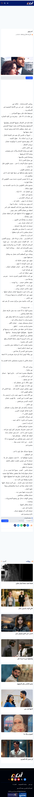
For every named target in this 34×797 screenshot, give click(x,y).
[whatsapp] (15, 525)
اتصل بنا (15, 784)
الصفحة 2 (30, 77)
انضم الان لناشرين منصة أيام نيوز (24, 788)
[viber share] (18, 525)
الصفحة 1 (28, 520)
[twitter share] (24, 525)
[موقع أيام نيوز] (28, 3)
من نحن (30, 784)
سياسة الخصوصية (22, 784)
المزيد (4, 561)
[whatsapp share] (21, 525)
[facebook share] (27, 525)
